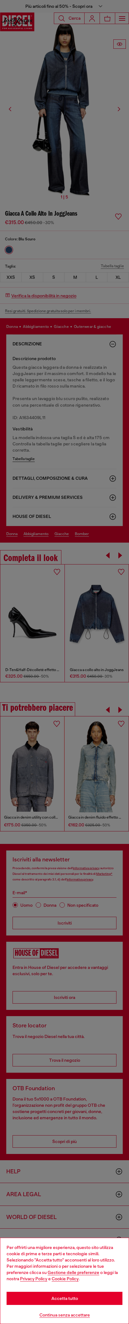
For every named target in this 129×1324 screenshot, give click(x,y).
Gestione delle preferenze (73, 1272)
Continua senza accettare (64, 1314)
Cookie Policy (65, 1278)
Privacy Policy (33, 1278)
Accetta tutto (64, 1298)
